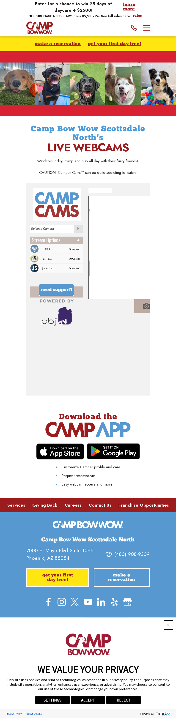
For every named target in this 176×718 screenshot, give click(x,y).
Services (16, 505)
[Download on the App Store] (60, 451)
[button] (168, 625)
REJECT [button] (124, 700)
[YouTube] (88, 602)
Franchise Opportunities (143, 505)
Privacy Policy (14, 713)
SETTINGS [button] (52, 700)
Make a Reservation (58, 44)
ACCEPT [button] (88, 700)
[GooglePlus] (127, 602)
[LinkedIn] (101, 602)
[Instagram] (62, 602)
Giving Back (44, 505)
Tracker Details (33, 713)
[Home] (39, 27)
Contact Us (100, 505)
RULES (137, 16)
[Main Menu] (146, 28)
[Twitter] (75, 602)
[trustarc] (162, 713)
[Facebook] (48, 602)
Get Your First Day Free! (114, 44)
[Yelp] (114, 602)
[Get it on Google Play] (113, 451)
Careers (73, 505)
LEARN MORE (129, 7)
